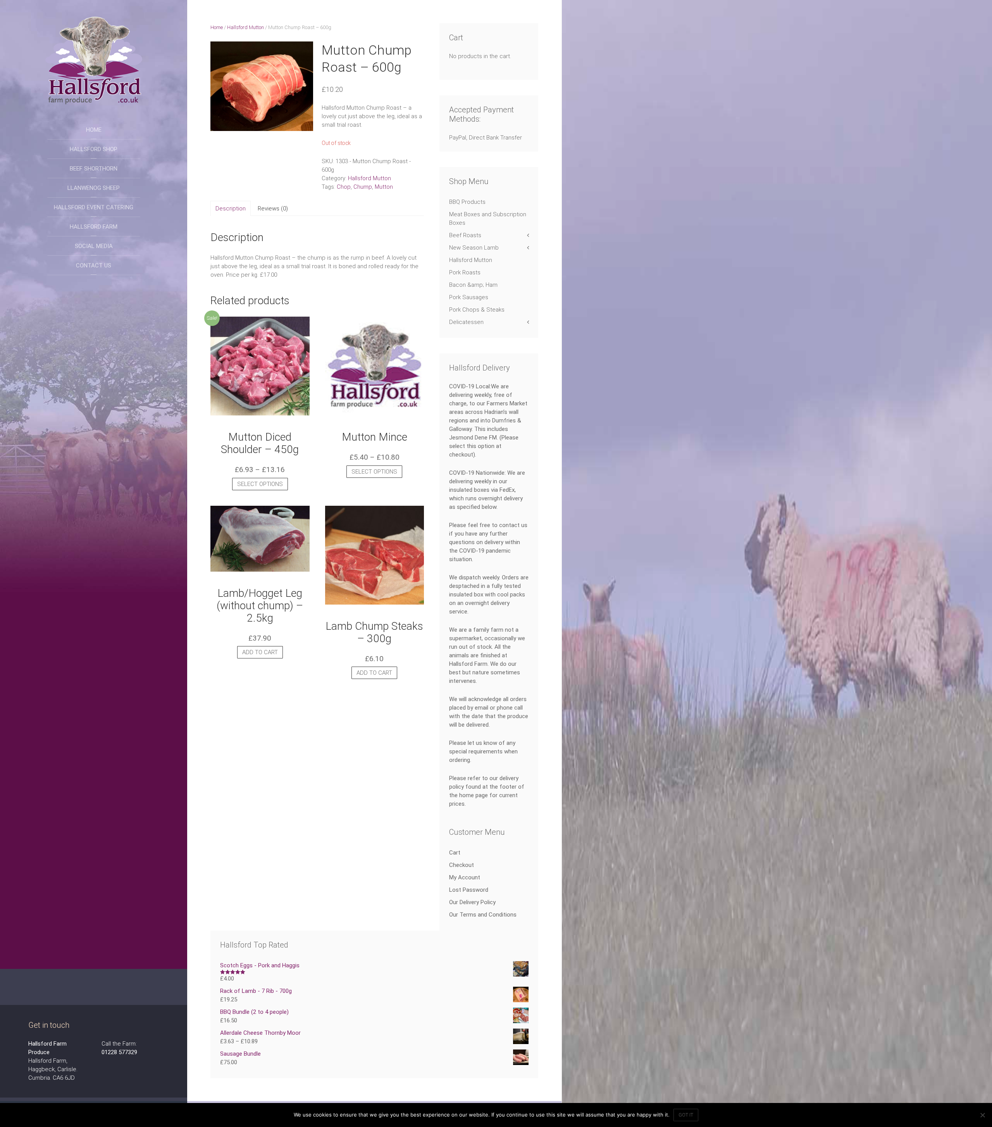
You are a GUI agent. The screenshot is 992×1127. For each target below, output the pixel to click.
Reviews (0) (273, 208)
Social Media (94, 246)
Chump (362, 186)
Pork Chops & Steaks (477, 309)
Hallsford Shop (93, 149)
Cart (454, 852)
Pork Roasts (464, 272)
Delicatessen (466, 322)
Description (230, 208)
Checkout (461, 865)
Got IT (686, 1115)
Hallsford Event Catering (93, 207)
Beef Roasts (465, 235)
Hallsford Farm (93, 226)
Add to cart (260, 652)
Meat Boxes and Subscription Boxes (487, 218)
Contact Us (93, 265)
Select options (260, 484)
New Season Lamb (474, 247)
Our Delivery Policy (472, 902)
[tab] (230, 208)
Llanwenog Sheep (93, 187)
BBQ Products (467, 201)
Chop (344, 186)
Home (94, 129)
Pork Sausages (468, 297)
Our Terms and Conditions (483, 914)
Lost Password (468, 889)
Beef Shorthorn (93, 168)
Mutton (384, 186)
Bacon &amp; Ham (473, 284)
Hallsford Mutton (245, 27)
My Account (464, 877)
